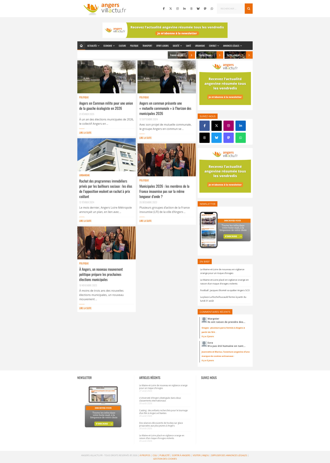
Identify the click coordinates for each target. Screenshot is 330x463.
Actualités (92, 45)
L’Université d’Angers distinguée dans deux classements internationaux (160, 399)
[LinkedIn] (184, 8)
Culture (122, 45)
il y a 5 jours (208, 360)
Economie (107, 45)
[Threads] (191, 8)
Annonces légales (231, 45)
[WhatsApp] (212, 8)
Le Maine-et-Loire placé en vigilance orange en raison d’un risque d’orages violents (161, 437)
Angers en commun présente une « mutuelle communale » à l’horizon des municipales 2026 (165, 108)
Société (176, 45)
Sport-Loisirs (162, 45)
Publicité (165, 455)
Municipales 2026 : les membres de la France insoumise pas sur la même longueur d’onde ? (164, 191)
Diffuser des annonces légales (229, 455)
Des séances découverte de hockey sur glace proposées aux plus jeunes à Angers (161, 424)
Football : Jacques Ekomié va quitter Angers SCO (225, 290)
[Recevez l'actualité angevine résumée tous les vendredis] (165, 30)
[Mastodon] (205, 8)
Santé (188, 45)
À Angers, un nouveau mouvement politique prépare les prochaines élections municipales (101, 274)
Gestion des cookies (165, 458)
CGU (155, 455)
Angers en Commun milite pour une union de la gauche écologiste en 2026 (106, 105)
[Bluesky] (198, 8)
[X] (170, 8)
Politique (134, 45)
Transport (147, 45)
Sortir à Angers (181, 455)
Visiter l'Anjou (201, 455)
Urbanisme (200, 45)
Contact (212, 45)
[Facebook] (164, 8)
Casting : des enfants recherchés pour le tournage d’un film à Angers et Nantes (163, 412)
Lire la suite (85, 132)
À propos (145, 455)
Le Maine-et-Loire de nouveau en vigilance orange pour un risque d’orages (163, 387)
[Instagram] (177, 8)
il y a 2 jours (208, 336)
